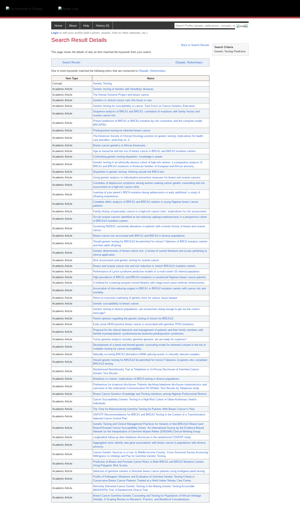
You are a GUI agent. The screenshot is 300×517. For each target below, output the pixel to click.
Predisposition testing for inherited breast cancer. (122, 130)
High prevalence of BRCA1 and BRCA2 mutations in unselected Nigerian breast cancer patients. (150, 277)
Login (55, 32)
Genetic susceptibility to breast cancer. (116, 303)
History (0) (102, 25)
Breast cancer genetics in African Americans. (119, 145)
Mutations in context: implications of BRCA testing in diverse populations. (136, 378)
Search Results (71, 62)
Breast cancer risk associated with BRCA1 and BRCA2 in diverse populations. (139, 235)
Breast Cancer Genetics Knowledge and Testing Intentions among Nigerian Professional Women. (150, 393)
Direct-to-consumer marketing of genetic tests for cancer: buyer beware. (135, 297)
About (73, 25)
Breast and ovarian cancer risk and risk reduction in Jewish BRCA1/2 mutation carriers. (144, 265)
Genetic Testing (102, 83)
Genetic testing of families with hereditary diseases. (123, 89)
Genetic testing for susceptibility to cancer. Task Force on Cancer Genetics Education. (144, 105)
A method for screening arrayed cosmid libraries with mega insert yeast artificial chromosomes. (149, 282)
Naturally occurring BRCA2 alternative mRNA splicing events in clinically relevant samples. (146, 354)
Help (86, 25)
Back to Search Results (194, 45)
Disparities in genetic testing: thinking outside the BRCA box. (129, 171)
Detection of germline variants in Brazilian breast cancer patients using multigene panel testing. (149, 471)
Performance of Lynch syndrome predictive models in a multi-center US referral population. (146, 271)
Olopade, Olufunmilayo (189, 62)
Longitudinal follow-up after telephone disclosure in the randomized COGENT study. (142, 437)
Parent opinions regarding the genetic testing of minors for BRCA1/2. (133, 318)
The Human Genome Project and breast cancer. (121, 94)
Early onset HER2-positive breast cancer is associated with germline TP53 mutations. (143, 324)
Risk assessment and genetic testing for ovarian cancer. (126, 260)
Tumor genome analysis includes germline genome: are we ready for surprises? (140, 339)
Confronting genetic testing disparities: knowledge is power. (128, 156)
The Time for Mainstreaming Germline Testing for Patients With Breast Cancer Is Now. (144, 409)
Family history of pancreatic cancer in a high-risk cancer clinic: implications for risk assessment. (150, 211)
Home (58, 25)
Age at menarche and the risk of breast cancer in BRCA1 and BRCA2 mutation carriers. (145, 151)
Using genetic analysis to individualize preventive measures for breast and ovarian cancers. (147, 177)
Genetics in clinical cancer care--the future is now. (122, 100)
